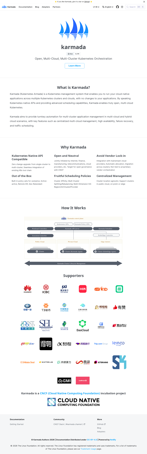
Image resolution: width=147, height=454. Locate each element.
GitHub (86, 2)
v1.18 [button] (95, 7)
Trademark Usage (88, 449)
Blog (37, 7)
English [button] (108, 7)
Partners (56, 7)
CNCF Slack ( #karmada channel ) (68, 424)
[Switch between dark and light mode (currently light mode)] (122, 7)
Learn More (75, 65)
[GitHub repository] (117, 7)
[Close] (144, 1)
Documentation (25, 7)
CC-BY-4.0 (92, 440)
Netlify (113, 440)
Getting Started (16, 424)
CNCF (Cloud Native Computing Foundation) (70, 393)
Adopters (46, 7)
